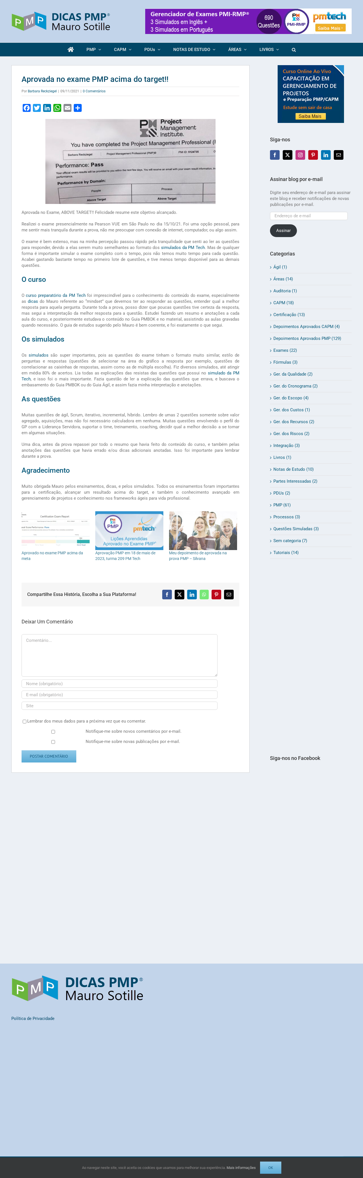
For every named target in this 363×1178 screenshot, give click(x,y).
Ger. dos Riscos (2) (291, 433)
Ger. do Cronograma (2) (295, 386)
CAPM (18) (283, 302)
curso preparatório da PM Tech (56, 295)
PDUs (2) (281, 493)
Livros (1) (282, 457)
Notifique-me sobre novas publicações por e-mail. (133, 741)
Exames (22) (285, 350)
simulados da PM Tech (183, 247)
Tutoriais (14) (286, 552)
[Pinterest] (313, 155)
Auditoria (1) (285, 290)
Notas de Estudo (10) (293, 469)
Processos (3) (286, 516)
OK (270, 1167)
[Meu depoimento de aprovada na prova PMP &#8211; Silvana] (203, 530)
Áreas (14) (283, 279)
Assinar (283, 230)
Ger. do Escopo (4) (291, 398)
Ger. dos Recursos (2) (293, 421)
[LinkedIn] (326, 155)
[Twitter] (287, 155)
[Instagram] (300, 155)
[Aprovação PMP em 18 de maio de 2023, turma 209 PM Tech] (129, 530)
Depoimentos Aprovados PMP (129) (307, 338)
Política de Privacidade (32, 1018)
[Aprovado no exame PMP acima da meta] (56, 530)
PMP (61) (282, 505)
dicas (33, 301)
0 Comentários (94, 91)
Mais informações (241, 1168)
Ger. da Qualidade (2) (293, 374)
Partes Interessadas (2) (295, 481)
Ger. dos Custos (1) (291, 409)
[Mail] (338, 155)
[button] (293, 49)
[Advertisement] (311, 657)
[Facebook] (275, 155)
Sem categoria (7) (290, 540)
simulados (38, 355)
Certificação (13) (289, 314)
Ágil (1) (280, 267)
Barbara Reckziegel (42, 91)
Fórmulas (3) (285, 362)
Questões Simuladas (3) (296, 528)
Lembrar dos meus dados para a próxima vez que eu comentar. (86, 721)
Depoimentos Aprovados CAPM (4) (306, 326)
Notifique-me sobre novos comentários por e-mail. (134, 731)
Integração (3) (286, 445)
